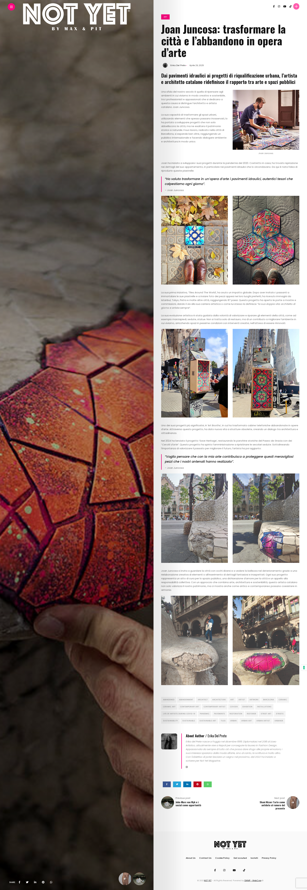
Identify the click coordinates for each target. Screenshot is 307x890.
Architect (203, 699)
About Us (190, 858)
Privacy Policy (269, 858)
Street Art (266, 714)
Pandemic (204, 714)
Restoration (236, 714)
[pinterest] (43, 882)
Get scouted (240, 858)
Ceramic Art (169, 707)
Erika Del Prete (178, 65)
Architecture (219, 699)
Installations (264, 707)
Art (165, 16)
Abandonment (186, 699)
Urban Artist (263, 721)
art (232, 699)
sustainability (170, 721)
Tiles (223, 721)
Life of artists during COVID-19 (179, 714)
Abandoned (168, 699)
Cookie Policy (222, 858)
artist (242, 699)
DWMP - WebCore (252, 880)
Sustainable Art (208, 721)
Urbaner (279, 721)
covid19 (234, 707)
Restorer (251, 714)
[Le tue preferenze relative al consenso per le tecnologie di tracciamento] (304, 668)
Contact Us (205, 858)
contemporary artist (214, 707)
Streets (280, 714)
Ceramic (283, 699)
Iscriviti (254, 858)
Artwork (254, 699)
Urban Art (246, 721)
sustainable (188, 721)
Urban (233, 721)
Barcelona (268, 699)
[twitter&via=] (27, 882)
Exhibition (247, 707)
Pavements (219, 714)
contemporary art (189, 707)
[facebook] (19, 882)
